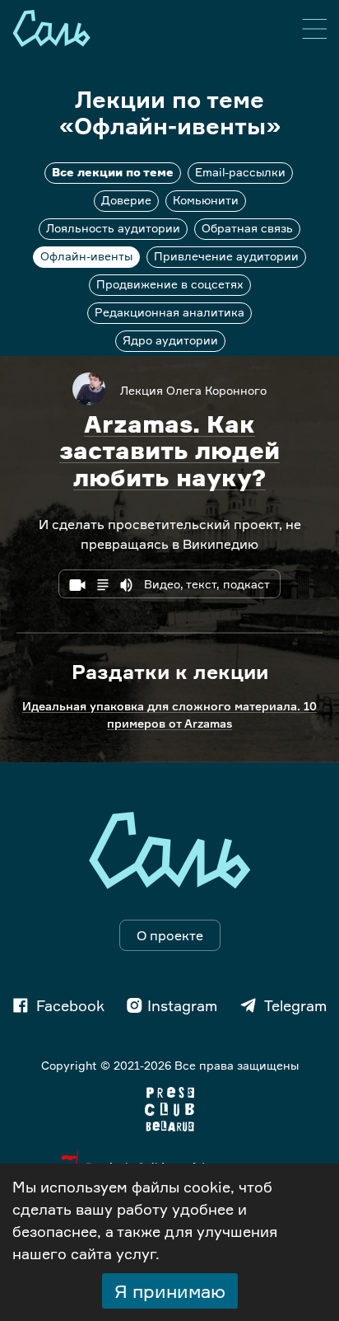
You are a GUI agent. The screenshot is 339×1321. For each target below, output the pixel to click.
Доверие (126, 200)
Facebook (70, 1005)
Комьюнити (206, 200)
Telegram (295, 1005)
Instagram (182, 1005)
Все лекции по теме (113, 172)
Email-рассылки (240, 172)
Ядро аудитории (170, 340)
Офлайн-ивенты (86, 256)
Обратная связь (247, 228)
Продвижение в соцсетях (170, 284)
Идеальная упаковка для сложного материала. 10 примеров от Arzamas (169, 715)
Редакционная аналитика (169, 312)
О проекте (170, 935)
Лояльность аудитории (113, 228)
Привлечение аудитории (226, 256)
